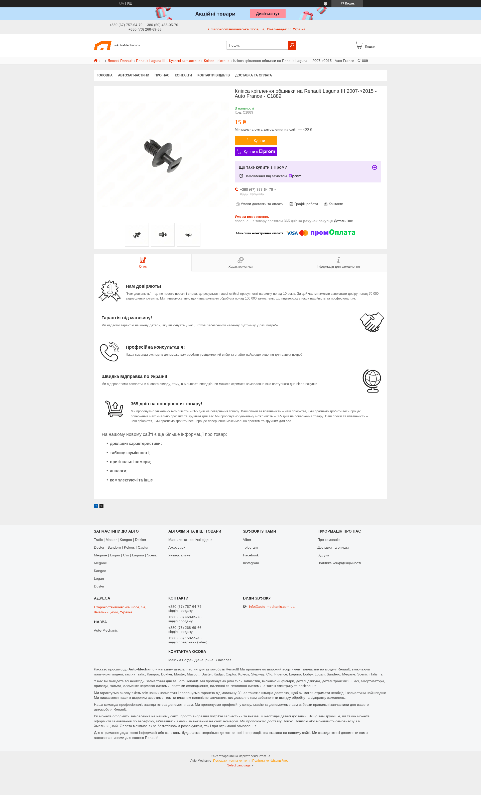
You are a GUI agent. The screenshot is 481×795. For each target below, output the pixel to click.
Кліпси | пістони (216, 61)
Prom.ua (264, 756)
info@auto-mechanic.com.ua (272, 607)
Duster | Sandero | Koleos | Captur (121, 547)
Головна (104, 75)
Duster (99, 586)
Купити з (251, 152)
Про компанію (328, 540)
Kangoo (100, 571)
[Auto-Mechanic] (102, 45)
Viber (247, 540)
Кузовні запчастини (184, 61)
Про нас (162, 75)
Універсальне (179, 555)
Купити (259, 141)
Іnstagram (251, 563)
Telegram (250, 547)
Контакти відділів (213, 75)
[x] (101, 507)
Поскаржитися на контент (231, 760)
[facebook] (96, 507)
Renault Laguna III (150, 61)
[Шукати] (292, 45)
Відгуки (323, 555)
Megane (100, 563)
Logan (99, 578)
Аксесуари (176, 547)
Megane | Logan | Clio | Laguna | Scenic (126, 555)
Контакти (183, 75)
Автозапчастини (133, 75)
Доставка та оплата (253, 75)
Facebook (251, 555)
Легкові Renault (120, 61)
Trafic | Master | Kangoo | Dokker (120, 540)
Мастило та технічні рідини (190, 540)
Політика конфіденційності (339, 563)
